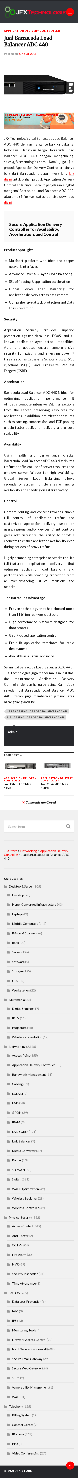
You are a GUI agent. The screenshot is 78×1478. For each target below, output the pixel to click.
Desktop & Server (21, 886)
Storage (17, 971)
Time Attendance (24, 1283)
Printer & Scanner (24, 933)
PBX (15, 1444)
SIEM (16, 1378)
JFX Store (23, 1470)
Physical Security (20, 1217)
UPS (15, 981)
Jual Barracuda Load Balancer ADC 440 (28, 41)
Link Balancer (21, 1141)
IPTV (15, 1018)
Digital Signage (22, 1008)
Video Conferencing (25, 1453)
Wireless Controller (25, 1208)
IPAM (16, 1122)
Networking (17, 1046)
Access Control (22, 1226)
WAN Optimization (25, 1189)
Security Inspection (25, 1274)
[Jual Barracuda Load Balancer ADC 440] (39, 84)
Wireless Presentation (27, 1037)
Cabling (17, 1084)
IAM (15, 1311)
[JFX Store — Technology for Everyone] (39, 12)
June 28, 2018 (27, 53)
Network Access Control (29, 1339)
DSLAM (17, 1093)
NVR (15, 1264)
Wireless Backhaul (24, 1198)
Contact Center (22, 1425)
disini (8, 202)
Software (18, 962)
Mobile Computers (25, 923)
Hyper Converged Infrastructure (34, 904)
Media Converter (24, 1151)
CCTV (16, 1245)
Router (16, 1160)
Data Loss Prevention (26, 1301)
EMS (15, 1103)
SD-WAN (18, 1170)
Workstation (21, 990)
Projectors (19, 1027)
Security (14, 1293)
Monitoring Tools (24, 1330)
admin (12, 732)
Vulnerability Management (30, 1387)
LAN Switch (20, 1131)
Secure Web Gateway (27, 1368)
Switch (16, 1179)
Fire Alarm (19, 1254)
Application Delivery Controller (32, 30)
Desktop (18, 895)
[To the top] (70, 1466)
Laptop (17, 914)
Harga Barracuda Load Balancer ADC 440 (37, 711)
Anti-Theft (19, 1236)
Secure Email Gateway (27, 1359)
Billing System (21, 1415)
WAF (15, 1397)
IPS (14, 1320)
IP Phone (18, 1434)
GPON (17, 1112)
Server (16, 952)
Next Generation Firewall (29, 1349)
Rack (15, 942)
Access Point (21, 1055)
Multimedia (17, 1000)
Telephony (16, 1406)
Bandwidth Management (29, 1074)
